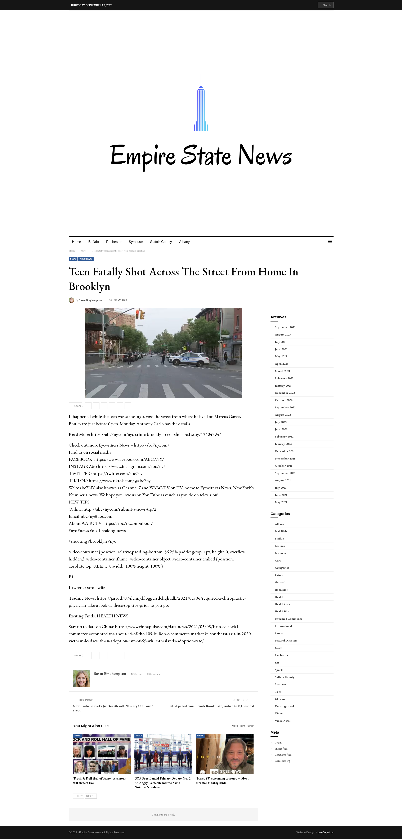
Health (279, 597)
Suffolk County (161, 242)
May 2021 (281, 502)
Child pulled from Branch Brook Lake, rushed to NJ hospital (212, 706)
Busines (280, 546)
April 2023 (281, 363)
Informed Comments (288, 619)
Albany (184, 242)
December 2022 (285, 393)
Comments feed (283, 754)
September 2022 (285, 407)
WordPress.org (282, 761)
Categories (282, 567)
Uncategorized (284, 706)
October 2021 (283, 465)
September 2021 (285, 473)
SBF (277, 662)
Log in (278, 742)
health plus (282, 611)
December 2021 (285, 451)
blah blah (281, 531)
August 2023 (283, 334)
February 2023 (284, 378)
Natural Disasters (286, 640)
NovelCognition (325, 832)
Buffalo (93, 242)
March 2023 (282, 371)
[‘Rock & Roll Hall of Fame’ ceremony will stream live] (102, 754)
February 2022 (284, 436)
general (280, 582)
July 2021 (280, 487)
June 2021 (281, 495)
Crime (279, 575)
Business (280, 553)
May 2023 (281, 356)
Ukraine (280, 699)
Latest (279, 633)
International (283, 626)
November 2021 (285, 458)
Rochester (113, 242)
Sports (279, 670)
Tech (278, 691)
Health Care (282, 604)
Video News (86, 259)
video (279, 713)
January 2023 (283, 385)
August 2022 (283, 415)
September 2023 (285, 327)
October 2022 (283, 400)
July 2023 (280, 342)
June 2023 (281, 349)
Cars (278, 560)
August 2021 (283, 480)
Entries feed (281, 748)
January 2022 (283, 444)
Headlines (281, 589)
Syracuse (136, 242)
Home (76, 242)
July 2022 (280, 422)
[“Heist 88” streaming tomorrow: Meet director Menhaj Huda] (224, 754)
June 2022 (281, 429)
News (73, 259)
